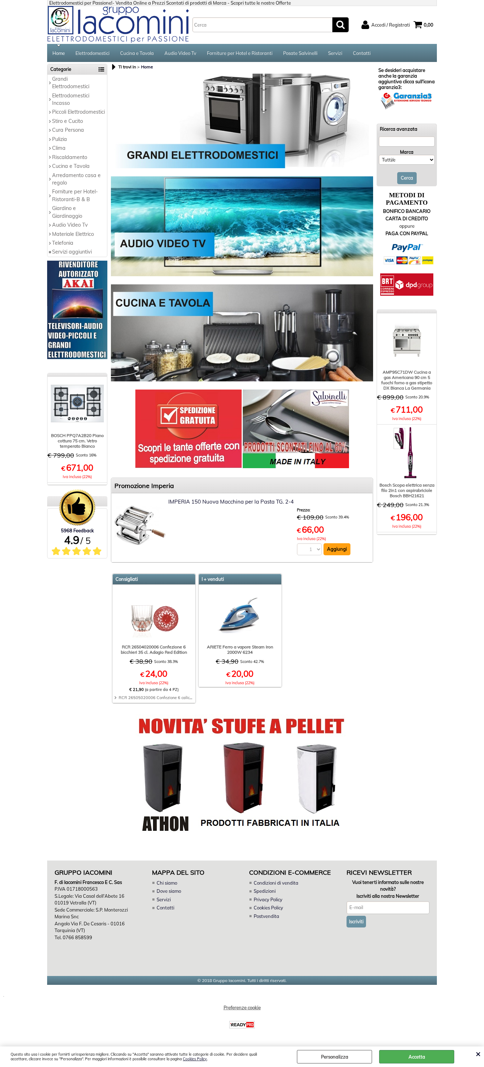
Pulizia (59, 139)
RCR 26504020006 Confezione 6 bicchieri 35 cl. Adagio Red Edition (154, 649)
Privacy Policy (268, 899)
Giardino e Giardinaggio (67, 212)
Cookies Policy (195, 1059)
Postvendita (266, 916)
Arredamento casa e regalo (76, 179)
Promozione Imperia (144, 486)
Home (58, 53)
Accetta (417, 1057)
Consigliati (127, 579)
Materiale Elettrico (73, 234)
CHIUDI (478, 1053)
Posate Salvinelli (300, 53)
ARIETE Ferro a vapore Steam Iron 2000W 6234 (240, 649)
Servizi (335, 53)
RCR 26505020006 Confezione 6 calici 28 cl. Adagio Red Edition (178, 697)
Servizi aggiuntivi (72, 252)
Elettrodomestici (92, 53)
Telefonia (62, 243)
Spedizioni (265, 891)
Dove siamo (169, 891)
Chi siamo (167, 883)
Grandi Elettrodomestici (70, 83)
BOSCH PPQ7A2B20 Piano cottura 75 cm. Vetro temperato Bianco (77, 441)
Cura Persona (68, 130)
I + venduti (213, 579)
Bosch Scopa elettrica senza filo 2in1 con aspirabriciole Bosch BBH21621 (406, 490)
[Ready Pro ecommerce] (242, 1024)
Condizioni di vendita (276, 883)
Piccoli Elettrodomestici (78, 112)
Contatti (362, 53)
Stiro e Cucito (67, 121)
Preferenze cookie (242, 1007)
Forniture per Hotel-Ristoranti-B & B (75, 195)
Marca (406, 152)
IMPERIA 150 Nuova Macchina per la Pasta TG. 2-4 (231, 501)
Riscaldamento (69, 157)
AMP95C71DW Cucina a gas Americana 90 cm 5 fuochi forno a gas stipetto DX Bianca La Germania (406, 380)
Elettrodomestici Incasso (70, 99)
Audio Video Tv (180, 53)
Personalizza (334, 1057)
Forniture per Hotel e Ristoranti (239, 53)
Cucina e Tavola (137, 53)
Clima (59, 148)
